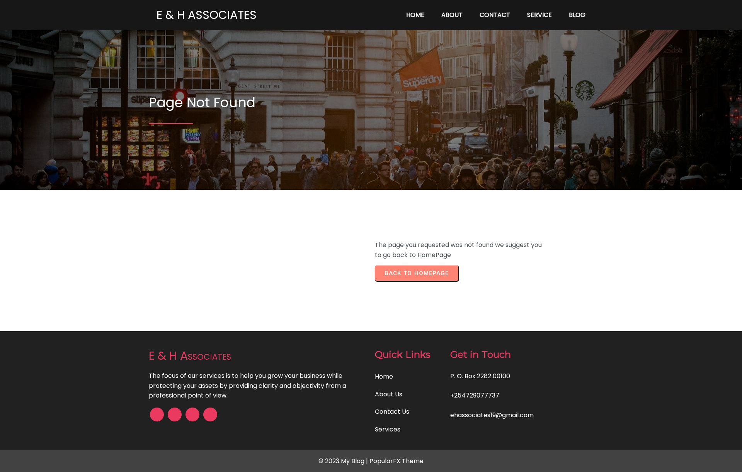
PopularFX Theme (396, 461)
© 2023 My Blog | (343, 461)
